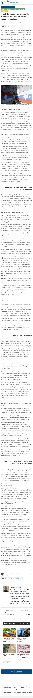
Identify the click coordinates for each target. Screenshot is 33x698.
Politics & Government (7, 9)
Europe (28, 573)
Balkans (6, 573)
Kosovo (15, 573)
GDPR (22, 687)
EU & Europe (4, 11)
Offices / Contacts (7, 687)
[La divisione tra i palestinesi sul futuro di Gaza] (23, 632)
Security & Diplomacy (19, 9)
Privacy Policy (16, 687)
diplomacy (4, 575)
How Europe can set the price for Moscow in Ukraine (8, 614)
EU (7, 575)
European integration (22, 573)
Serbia (11, 573)
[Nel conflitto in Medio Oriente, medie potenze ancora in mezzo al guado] (23, 648)
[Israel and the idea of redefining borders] (9, 648)
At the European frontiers (8, 7)
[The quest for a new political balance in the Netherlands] (9, 632)
